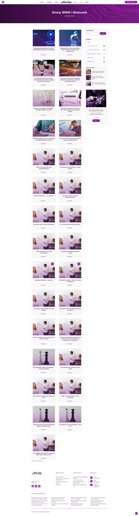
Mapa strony (58, 484)
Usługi (41, 2)
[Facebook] (32, 486)
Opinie (56, 2)
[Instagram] (39, 486)
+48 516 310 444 (96, 478)
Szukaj (103, 33)
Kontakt (87, 2)
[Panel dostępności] (3, 2)
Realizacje (49, 2)
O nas (81, 2)
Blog (75, 2)
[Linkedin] (36, 486)
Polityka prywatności (35, 481)
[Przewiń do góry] (136, 513)
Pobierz (95, 120)
